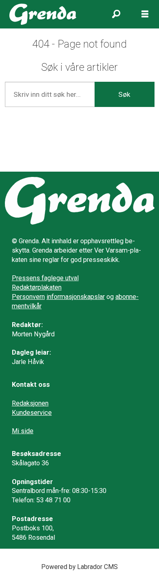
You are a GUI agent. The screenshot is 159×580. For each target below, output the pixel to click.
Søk (124, 94)
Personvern (28, 297)
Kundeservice (32, 412)
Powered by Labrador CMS (79, 567)
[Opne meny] (145, 14)
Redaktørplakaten (37, 287)
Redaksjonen (30, 403)
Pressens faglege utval (45, 278)
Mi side (22, 431)
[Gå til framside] (42, 14)
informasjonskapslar (75, 297)
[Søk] (116, 14)
